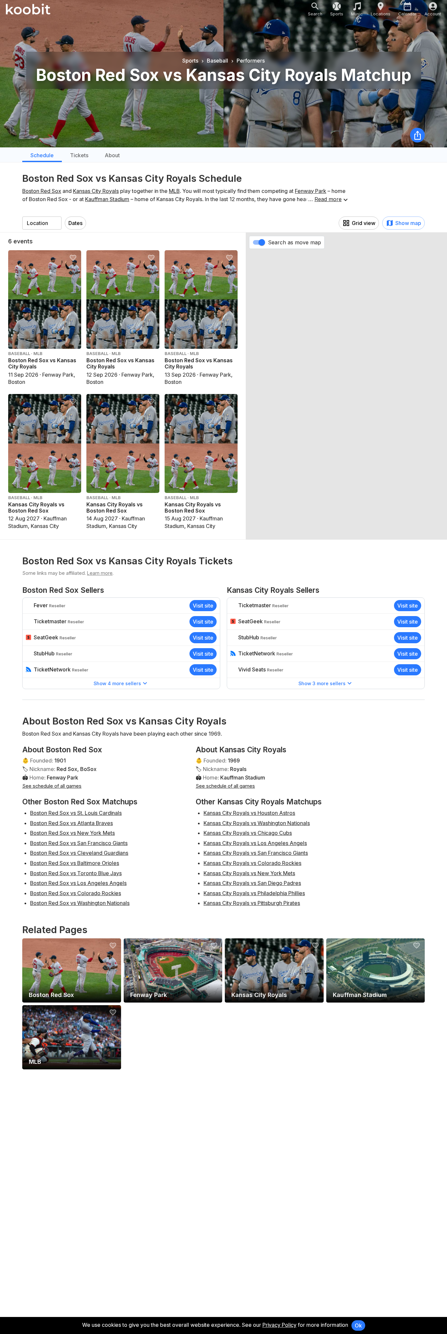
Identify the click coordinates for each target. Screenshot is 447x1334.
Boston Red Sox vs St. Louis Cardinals (76, 813)
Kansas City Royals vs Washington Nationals (257, 823)
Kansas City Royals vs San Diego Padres (252, 883)
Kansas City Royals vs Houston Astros (249, 813)
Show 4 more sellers (117, 683)
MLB (174, 191)
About (112, 155)
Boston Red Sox (41, 191)
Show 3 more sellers (322, 683)
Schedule (42, 155)
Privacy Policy (279, 1325)
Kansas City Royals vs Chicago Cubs (248, 833)
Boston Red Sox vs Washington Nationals (80, 903)
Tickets (79, 155)
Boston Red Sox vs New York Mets (72, 833)
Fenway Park (310, 191)
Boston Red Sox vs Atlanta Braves (71, 823)
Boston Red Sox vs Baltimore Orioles (74, 863)
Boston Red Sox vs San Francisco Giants (79, 843)
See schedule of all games (51, 786)
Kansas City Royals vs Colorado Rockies (252, 863)
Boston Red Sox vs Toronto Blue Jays (76, 873)
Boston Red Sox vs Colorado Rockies (75, 893)
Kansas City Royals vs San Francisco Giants (256, 853)
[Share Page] (417, 135)
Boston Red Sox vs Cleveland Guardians (79, 853)
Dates (75, 223)
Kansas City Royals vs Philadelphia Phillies (254, 893)
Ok (358, 1325)
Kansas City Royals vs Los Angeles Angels (255, 843)
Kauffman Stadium (107, 199)
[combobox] (42, 223)
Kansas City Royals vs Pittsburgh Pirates (252, 903)
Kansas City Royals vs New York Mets (249, 873)
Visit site (203, 605)
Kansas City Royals (96, 191)
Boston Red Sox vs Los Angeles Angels (78, 883)
